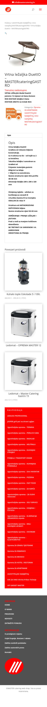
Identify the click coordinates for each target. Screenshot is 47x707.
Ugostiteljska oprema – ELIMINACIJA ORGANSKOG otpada (22, 517)
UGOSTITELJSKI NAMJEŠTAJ (21, 23)
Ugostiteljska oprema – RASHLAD (20, 438)
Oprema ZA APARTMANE (17, 568)
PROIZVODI (9, 614)
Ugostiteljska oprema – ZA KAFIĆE (21, 489)
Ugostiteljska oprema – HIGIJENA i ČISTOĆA (21, 509)
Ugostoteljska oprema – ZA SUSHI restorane (21, 495)
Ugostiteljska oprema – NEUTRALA (21, 444)
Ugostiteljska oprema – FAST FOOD (21, 483)
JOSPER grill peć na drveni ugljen (20, 421)
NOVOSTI (8, 618)
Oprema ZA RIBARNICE (16, 551)
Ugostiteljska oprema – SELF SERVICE (22, 502)
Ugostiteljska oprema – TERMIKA (20, 427)
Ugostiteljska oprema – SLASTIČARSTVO (16, 538)
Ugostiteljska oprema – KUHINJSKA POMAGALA (21, 465)
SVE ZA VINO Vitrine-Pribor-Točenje (21, 580)
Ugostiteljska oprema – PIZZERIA (20, 477)
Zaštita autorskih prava (14, 647)
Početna (8, 23)
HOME (7, 605)
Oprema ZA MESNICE (15, 557)
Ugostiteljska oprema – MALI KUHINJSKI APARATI (19, 525)
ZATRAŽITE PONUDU (13, 623)
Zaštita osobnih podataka (15, 643)
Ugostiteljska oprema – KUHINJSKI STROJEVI (21, 451)
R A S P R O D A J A (14, 410)
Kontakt (8, 652)
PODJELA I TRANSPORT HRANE (19, 458)
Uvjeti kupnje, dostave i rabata (17, 638)
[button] (6, 33)
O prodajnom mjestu (13, 634)
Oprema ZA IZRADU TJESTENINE (20, 545)
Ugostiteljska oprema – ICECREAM (21, 532)
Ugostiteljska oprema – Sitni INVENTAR (23, 471)
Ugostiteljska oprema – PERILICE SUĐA (23, 433)
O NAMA (8, 609)
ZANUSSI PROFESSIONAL (17, 416)
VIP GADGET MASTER (15, 585)
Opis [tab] (9, 135)
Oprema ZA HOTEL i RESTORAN (20, 562)
